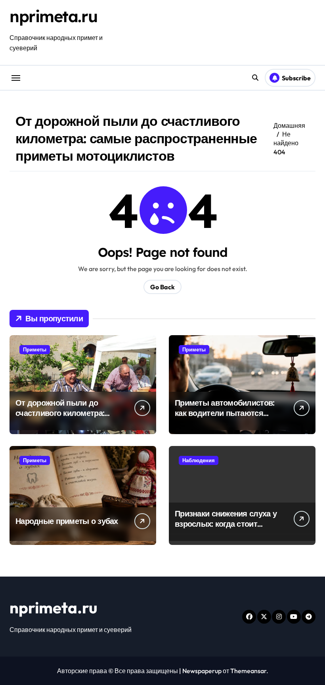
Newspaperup (202, 671)
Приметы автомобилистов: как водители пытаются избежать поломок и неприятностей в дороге (224, 418)
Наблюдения (198, 460)
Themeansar (248, 671)
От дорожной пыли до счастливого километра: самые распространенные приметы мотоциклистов (63, 418)
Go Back (162, 287)
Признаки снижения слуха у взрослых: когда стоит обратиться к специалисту (226, 524)
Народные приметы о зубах (66, 521)
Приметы (34, 349)
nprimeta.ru (53, 16)
